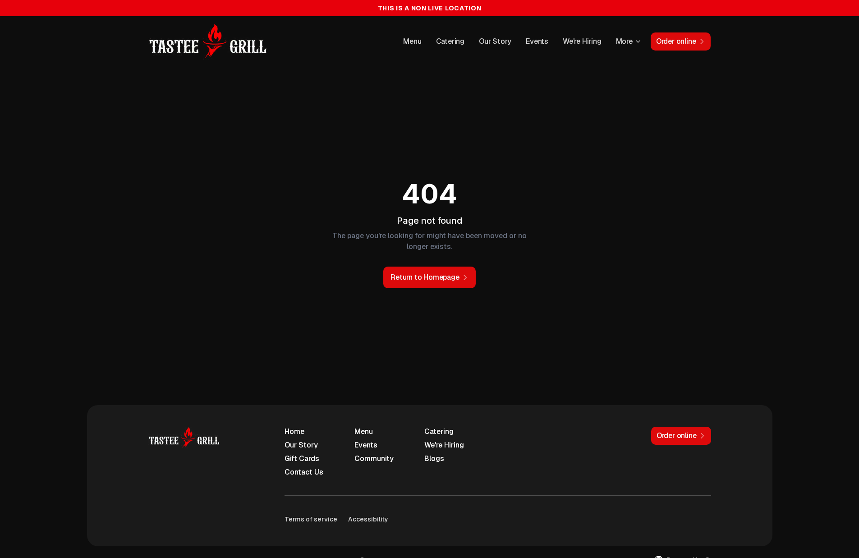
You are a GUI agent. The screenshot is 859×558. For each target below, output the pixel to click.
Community (374, 458)
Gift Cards (302, 458)
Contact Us (304, 472)
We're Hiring (582, 41)
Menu (412, 41)
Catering (450, 41)
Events (537, 41)
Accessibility (368, 519)
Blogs (434, 458)
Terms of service (311, 519)
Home (294, 431)
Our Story (495, 41)
